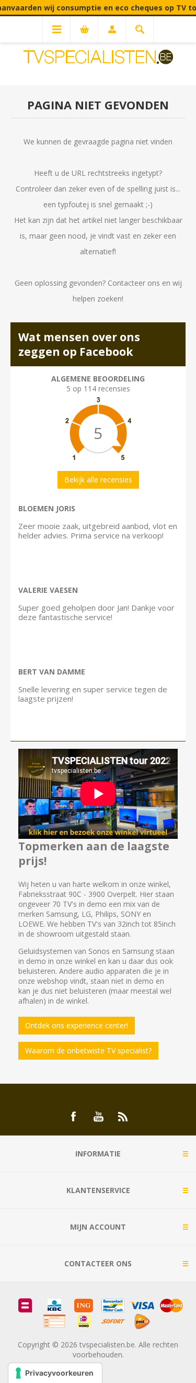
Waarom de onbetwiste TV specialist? (88, 1050)
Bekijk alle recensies (98, 480)
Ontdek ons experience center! (76, 1025)
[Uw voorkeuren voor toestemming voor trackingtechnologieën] (55, 1373)
